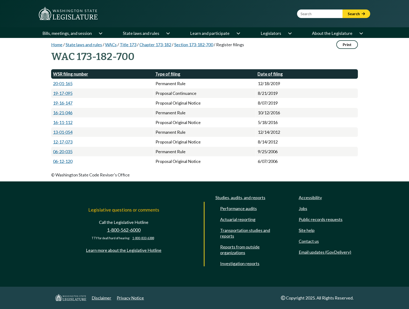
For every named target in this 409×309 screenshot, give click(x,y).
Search (354, 13)
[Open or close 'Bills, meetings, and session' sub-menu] (100, 33)
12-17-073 (62, 141)
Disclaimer (101, 297)
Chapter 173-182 (155, 44)
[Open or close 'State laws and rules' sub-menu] (167, 33)
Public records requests (320, 219)
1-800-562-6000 (124, 230)
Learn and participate (210, 33)
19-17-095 (62, 93)
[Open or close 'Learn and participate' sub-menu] (238, 33)
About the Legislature (332, 33)
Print (347, 44)
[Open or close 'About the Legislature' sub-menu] (360, 33)
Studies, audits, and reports (240, 197)
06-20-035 (62, 151)
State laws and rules (141, 33)
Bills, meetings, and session (67, 33)
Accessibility (310, 197)
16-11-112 (62, 122)
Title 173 (128, 44)
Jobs (303, 208)
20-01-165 (62, 83)
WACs (111, 44)
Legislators (271, 33)
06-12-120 (62, 161)
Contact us (309, 241)
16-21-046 (62, 112)
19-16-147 (62, 103)
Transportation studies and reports (245, 233)
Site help (307, 230)
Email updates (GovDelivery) (325, 252)
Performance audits (238, 208)
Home (56, 44)
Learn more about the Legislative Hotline (123, 250)
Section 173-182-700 (193, 44)
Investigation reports (239, 263)
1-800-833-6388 (143, 238)
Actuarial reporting (237, 219)
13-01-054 (62, 132)
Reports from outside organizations (240, 249)
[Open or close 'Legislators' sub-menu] (289, 33)
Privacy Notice (130, 297)
